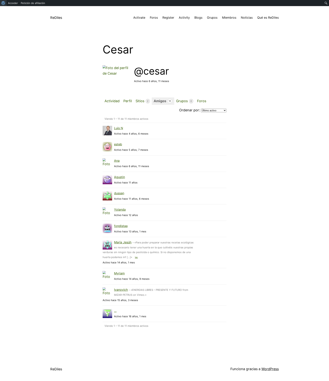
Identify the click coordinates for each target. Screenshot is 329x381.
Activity (184, 17)
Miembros (229, 17)
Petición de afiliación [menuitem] (33, 3)
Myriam (119, 273)
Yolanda (120, 209)
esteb (118, 144)
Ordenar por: (189, 110)
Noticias (247, 17)
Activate (139, 17)
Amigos (162, 101)
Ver (136, 257)
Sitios (142, 101)
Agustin (119, 177)
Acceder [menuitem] (13, 3)
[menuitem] (3, 3)
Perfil (127, 101)
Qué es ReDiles (268, 17)
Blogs (198, 17)
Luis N (118, 128)
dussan (119, 193)
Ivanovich (121, 290)
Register (168, 17)
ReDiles (56, 18)
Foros (154, 17)
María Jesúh (123, 242)
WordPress (270, 369)
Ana (117, 161)
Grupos (212, 17)
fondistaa (121, 226)
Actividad (112, 101)
